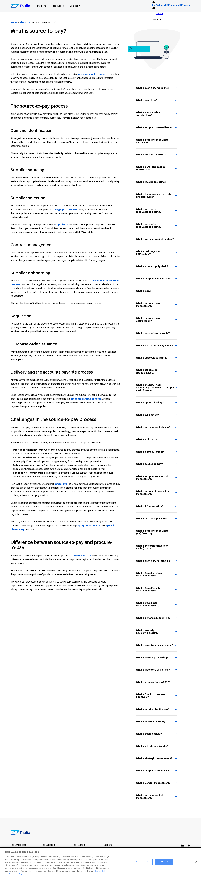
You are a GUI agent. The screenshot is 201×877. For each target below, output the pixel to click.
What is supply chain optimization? (148, 319)
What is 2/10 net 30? (147, 415)
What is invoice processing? (152, 657)
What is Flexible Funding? (151, 154)
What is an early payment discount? (147, 631)
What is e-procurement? (150, 451)
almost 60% (61, 484)
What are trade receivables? (152, 746)
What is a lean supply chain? (152, 266)
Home (14, 22)
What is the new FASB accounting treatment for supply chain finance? (155, 388)
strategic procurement (65, 209)
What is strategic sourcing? (151, 357)
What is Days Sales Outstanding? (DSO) (147, 604)
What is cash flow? (146, 100)
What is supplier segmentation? (154, 278)
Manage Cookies (143, 862)
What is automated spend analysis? (147, 371)
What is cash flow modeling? (152, 88)
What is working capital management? (149, 796)
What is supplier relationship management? (152, 477)
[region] (100, 862)
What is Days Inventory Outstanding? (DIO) (149, 574)
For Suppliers (48, 845)
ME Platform (184, 5)
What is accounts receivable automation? (152, 141)
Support (156, 19)
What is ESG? (143, 291)
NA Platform (171, 5)
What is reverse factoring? (151, 721)
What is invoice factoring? (151, 182)
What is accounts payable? (151, 518)
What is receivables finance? (152, 709)
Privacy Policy (101, 871)
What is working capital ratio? (153, 427)
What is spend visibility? (150, 402)
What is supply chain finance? (153, 770)
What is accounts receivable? (153, 333)
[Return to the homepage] (18, 832)
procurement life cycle (91, 74)
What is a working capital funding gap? (150, 168)
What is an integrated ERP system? (148, 252)
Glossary (24, 22)
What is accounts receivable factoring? (148, 210)
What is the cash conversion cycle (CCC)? (152, 547)
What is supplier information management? (152, 492)
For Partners (79, 845)
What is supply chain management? (148, 304)
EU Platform (158, 5)
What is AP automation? (149, 506)
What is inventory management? (154, 645)
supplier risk (62, 224)
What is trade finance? (149, 734)
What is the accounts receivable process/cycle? (154, 195)
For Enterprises (18, 845)
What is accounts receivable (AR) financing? (152, 532)
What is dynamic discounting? (153, 618)
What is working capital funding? (155, 239)
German (159, 13)
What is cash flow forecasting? (153, 561)
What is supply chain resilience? (154, 127)
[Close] (196, 861)
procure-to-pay (82, 555)
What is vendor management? (153, 783)
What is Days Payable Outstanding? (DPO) (148, 589)
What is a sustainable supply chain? (148, 113)
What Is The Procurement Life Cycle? (151, 695)
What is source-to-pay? (149, 464)
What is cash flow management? (154, 345)
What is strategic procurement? (154, 758)
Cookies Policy (15, 874)
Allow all (164, 862)
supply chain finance (88, 525)
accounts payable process (85, 399)
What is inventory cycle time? (153, 669)
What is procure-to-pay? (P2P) (153, 682)
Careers (108, 845)
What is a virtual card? (148, 439)
